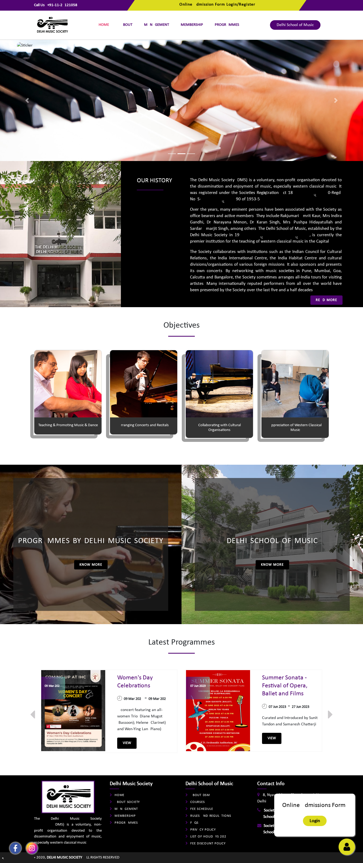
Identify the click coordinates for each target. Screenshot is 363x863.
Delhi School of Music (295, 25)
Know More (90, 565)
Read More (326, 300)
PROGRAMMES (227, 25)
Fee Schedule (201, 809)
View (127, 743)
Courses (197, 802)
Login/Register (240, 4)
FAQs (194, 822)
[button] (27, 100)
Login (315, 820)
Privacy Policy (203, 829)
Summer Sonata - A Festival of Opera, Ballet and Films (287, 686)
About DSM (200, 795)
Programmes (126, 822)
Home (104, 25)
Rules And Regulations (210, 816)
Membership (192, 25)
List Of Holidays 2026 (209, 836)
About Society (127, 802)
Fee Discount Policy (208, 843)
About (126, 25)
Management (156, 25)
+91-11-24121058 (62, 5)
